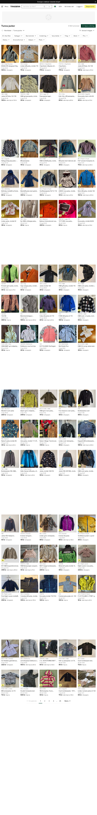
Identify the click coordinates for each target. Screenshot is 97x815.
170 (60, 408)
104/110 (22, 564)
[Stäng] (95, 2)
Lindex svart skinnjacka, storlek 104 (66, 441)
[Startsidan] (15, 6)
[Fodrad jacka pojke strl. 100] (68, 584)
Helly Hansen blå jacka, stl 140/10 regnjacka (28, 471)
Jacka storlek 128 (45, 286)
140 (41, 94)
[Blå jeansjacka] (29, 149)
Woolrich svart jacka (7, 411)
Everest (28, 533)
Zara (25, 159)
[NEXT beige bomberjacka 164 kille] (48, 554)
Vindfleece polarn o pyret (86, 536)
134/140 (22, 94)
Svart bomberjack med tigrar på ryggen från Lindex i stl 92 (87, 661)
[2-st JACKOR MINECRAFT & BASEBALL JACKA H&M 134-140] (48, 648)
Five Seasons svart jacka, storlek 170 (67, 411)
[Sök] (44, 6)
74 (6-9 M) (4, 344)
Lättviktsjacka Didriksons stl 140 (29, 661)
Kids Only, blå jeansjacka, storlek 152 (67, 96)
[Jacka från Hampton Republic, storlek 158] (10, 523)
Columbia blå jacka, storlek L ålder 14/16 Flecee (29, 596)
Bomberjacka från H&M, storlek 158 (8, 471)
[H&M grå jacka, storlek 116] (68, 273)
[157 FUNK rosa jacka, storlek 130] (68, 209)
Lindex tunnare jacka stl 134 (86, 691)
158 (2, 469)
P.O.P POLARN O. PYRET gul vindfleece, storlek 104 (87, 596)
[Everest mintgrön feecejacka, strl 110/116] (29, 523)
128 (79, 64)
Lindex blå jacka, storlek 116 (29, 66)
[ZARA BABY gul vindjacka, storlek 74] (10, 334)
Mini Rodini (65, 344)
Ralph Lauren (84, 564)
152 (60, 94)
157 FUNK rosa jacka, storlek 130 (65, 221)
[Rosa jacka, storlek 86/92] (87, 209)
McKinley (7, 189)
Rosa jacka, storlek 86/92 (86, 221)
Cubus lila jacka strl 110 (47, 316)
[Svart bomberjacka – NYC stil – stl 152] (68, 679)
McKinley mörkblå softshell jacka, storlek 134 (9, 191)
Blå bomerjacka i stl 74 (8, 691)
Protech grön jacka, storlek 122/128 (9, 286)
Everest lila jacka (64, 536)
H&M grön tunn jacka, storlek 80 (46, 411)
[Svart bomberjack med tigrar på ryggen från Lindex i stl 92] (87, 648)
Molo (82, 189)
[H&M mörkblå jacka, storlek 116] (48, 149)
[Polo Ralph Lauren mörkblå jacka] (10, 584)
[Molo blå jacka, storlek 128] (87, 179)
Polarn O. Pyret (85, 159)
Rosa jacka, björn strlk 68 (86, 96)
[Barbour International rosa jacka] (48, 209)
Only (63, 94)
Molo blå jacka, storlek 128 (86, 191)
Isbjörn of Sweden (31, 408)
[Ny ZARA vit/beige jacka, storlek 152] (29, 209)
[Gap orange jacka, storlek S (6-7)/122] (29, 273)
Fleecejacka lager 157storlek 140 (45, 96)
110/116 (61, 64)
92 (2, 219)
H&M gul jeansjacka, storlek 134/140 (29, 96)
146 (79, 469)
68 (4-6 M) (81, 94)
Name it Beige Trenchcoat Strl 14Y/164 (48, 441)
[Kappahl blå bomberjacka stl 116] (87, 429)
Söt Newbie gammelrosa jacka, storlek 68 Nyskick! (9, 661)
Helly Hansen (27, 469)
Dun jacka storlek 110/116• (48, 596)
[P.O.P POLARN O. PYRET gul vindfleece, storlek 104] (87, 584)
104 (60, 439)
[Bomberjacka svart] (87, 398)
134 (2, 189)
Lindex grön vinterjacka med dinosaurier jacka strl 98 (48, 536)
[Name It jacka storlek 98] (10, 429)
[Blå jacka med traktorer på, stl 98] (68, 149)
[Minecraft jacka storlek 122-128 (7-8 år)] (68, 554)
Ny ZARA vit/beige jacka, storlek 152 (28, 221)
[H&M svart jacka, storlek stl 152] (87, 273)
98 (59, 159)
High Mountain (9, 64)
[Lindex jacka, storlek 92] (10, 209)
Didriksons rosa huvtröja (28, 346)
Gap (25, 283)
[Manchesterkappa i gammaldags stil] (29, 304)
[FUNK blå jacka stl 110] (68, 304)
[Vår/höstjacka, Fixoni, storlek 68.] (48, 679)
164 (41, 564)
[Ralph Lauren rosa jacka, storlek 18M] (87, 554)
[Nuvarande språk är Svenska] (55, 6)
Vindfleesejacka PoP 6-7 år (48, 191)
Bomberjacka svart (84, 411)
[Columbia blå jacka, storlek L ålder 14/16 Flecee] (29, 584)
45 (60, 701)
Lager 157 (46, 94)
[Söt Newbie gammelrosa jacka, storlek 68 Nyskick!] (10, 648)
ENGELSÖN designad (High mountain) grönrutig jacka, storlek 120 (9, 66)
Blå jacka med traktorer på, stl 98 (67, 161)
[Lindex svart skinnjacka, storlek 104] (68, 429)
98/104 (42, 64)
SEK (60, 6)
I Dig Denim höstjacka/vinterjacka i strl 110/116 (67, 66)
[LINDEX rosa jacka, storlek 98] (68, 179)
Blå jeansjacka (24, 161)
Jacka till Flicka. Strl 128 (85, 66)
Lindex (25, 64)
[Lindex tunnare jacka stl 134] (87, 679)
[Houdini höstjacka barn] (29, 679)
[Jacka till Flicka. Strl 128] (87, 54)
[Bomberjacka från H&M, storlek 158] (10, 459)
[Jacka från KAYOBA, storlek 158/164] (68, 459)
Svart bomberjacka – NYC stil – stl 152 (67, 691)
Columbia (26, 594)
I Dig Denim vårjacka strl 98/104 (47, 66)
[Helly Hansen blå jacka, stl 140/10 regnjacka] (29, 459)
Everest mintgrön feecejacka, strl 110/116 (28, 536)
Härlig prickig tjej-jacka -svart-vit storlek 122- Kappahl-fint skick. (9, 161)
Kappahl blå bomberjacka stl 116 (87, 441)
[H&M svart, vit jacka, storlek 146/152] (87, 304)
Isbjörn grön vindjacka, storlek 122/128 (27, 411)
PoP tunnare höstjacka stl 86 (86, 161)
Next (44, 564)
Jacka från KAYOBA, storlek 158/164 (67, 471)
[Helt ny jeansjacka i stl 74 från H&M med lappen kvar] (68, 648)
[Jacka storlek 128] (48, 273)
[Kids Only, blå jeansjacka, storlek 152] (68, 84)
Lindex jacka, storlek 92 (8, 221)
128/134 (61, 219)
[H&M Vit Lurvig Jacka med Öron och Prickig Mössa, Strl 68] (87, 334)
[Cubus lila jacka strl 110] (48, 304)
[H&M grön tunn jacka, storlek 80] (48, 398)
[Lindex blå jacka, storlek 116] (29, 54)
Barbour (45, 219)
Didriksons (29, 344)
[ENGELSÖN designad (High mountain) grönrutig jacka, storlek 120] (10, 54)
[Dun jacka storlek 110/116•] (48, 584)
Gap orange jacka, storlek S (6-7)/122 (29, 286)
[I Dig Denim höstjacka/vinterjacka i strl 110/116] (68, 54)
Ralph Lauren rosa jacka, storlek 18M (85, 566)
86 (78, 159)
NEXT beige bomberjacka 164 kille (48, 566)
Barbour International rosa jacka (48, 221)
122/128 (3, 283)
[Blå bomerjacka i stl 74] (10, 679)
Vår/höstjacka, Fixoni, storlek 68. (46, 691)
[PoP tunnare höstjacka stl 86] (87, 149)
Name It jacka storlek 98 (9, 441)
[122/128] (10, 304)
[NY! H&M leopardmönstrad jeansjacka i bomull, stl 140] (10, 554)
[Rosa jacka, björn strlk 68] (87, 84)
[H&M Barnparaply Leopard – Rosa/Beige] (29, 554)
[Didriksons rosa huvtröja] (29, 334)
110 (21, 314)
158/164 (42, 439)
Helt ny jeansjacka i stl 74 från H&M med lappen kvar (67, 661)
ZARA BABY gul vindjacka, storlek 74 (9, 346)
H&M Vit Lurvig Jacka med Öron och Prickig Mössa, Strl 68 (87, 346)
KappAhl (87, 94)
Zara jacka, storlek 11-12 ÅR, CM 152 (29, 441)
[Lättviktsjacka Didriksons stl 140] (29, 648)
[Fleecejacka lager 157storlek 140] (48, 84)
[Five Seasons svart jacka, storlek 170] (68, 398)
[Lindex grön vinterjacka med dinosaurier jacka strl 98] (48, 523)
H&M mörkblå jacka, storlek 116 (48, 161)
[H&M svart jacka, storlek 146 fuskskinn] (87, 459)
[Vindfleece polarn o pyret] (87, 523)
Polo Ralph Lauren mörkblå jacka (9, 596)
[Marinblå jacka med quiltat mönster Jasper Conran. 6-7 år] (29, 179)
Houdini (26, 689)
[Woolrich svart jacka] (10, 398)
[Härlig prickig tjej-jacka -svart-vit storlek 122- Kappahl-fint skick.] (10, 149)
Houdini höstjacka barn (27, 691)
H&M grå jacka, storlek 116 (67, 286)
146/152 (80, 314)
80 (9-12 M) (43, 408)
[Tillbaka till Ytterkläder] (2, 30)
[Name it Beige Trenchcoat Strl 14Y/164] (48, 429)
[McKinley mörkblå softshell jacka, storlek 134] (10, 179)
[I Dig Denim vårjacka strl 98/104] (48, 54)
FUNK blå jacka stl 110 (66, 316)
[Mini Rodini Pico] (68, 334)
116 (21, 64)
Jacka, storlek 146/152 (47, 471)
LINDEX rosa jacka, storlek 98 (67, 191)
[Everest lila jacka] (68, 523)
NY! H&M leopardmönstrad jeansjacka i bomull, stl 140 (9, 566)
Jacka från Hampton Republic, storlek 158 (8, 536)
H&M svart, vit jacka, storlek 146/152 (86, 316)
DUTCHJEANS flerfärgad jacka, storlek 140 (47, 346)
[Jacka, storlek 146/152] (48, 459)
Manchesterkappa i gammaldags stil (26, 316)
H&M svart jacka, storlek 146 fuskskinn (85, 471)
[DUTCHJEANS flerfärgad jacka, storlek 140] (48, 334)
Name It (6, 439)
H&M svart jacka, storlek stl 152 (86, 286)
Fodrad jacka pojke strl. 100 (67, 596)
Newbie (11, 658)
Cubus (45, 314)
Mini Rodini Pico (64, 346)
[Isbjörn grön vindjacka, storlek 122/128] (29, 398)
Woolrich (7, 408)
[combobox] (34, 6)
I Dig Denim (48, 64)
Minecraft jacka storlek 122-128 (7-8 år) (67, 566)
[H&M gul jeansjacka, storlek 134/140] (29, 84)
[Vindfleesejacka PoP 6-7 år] (48, 179)
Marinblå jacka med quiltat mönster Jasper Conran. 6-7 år (29, 191)
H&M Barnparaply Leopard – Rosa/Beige (29, 566)
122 (2, 64)
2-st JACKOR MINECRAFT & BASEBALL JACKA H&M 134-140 (48, 661)
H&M (82, 64)
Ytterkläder (7, 30)
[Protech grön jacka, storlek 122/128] (10, 273)
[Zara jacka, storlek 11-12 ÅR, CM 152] (29, 429)
